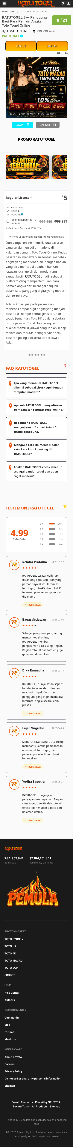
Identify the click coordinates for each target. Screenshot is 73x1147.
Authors (9, 999)
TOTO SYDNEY (13, 939)
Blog (7, 1024)
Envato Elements (22, 1102)
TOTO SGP (11, 967)
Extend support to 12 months (39, 221)
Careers (9, 1064)
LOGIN (21, 46)
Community (11, 1017)
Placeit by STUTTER (47, 1102)
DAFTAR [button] (45, 125)
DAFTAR (52, 46)
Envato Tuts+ (21, 1106)
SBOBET (9, 975)
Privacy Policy (13, 1071)
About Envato (13, 1056)
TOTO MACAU (27, 11)
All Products (40, 1106)
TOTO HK (10, 946)
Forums (9, 1032)
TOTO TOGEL (9, 11)
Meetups (10, 1039)
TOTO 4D (10, 953)
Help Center (11, 992)
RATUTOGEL (33, 276)
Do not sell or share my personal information (32, 1078)
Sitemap (9, 1085)
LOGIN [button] (20, 125)
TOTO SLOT (46, 11)
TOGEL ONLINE (17, 31)
